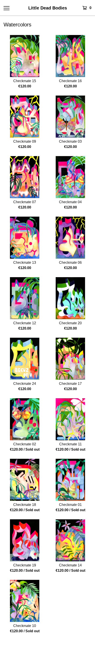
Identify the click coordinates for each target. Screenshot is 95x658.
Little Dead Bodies (47, 8)
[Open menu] (6, 8)
